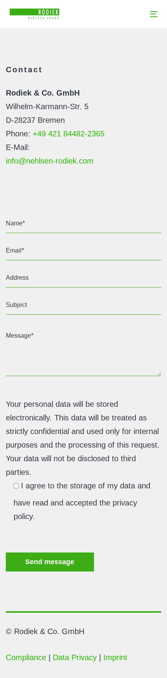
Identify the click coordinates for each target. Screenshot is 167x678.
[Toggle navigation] (133, 14)
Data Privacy (75, 657)
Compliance (26, 657)
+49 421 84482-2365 (68, 133)
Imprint (115, 657)
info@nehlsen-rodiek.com (50, 161)
